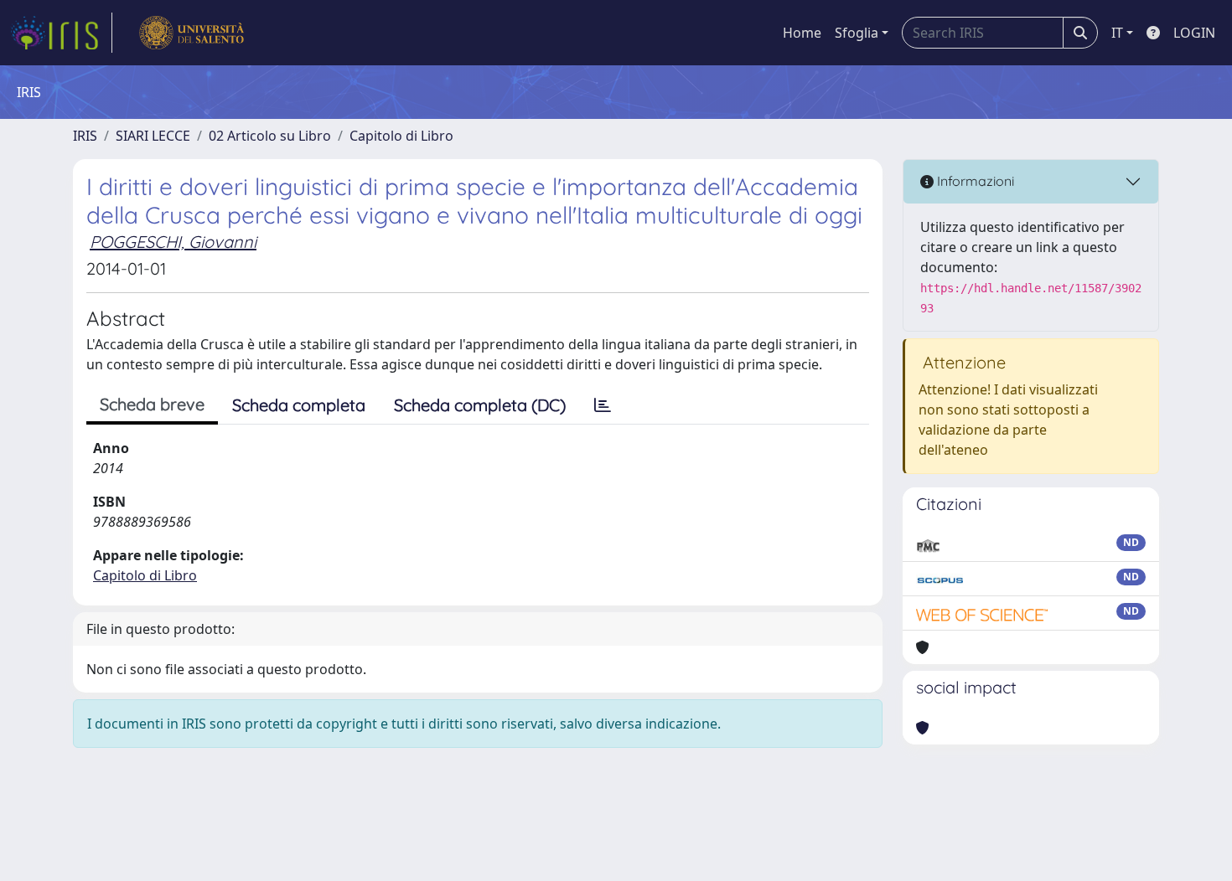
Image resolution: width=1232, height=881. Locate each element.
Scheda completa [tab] (298, 404)
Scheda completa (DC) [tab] (480, 404)
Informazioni (974, 181)
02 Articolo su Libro (270, 135)
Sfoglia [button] (856, 32)
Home (802, 32)
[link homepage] (61, 33)
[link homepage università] (191, 33)
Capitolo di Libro (401, 135)
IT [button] (1117, 32)
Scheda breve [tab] (152, 404)
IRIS (85, 135)
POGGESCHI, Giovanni (173, 241)
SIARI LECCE (153, 135)
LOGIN (1194, 32)
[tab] (602, 405)
